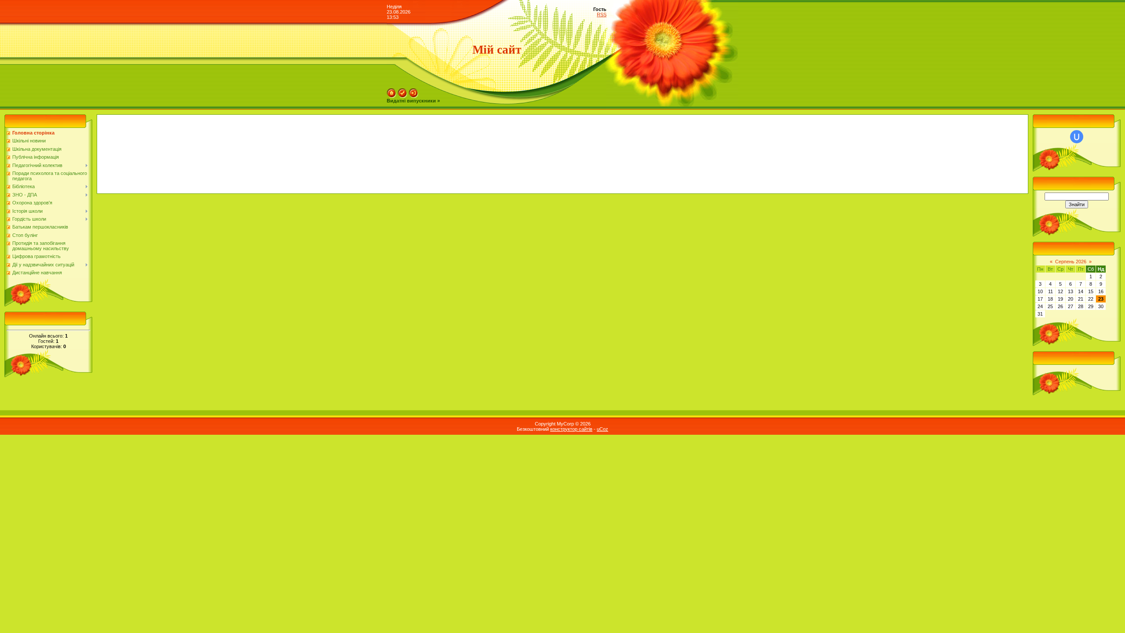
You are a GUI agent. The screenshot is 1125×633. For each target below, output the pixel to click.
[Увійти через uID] (1076, 136)
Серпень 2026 (1070, 261)
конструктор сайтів (571, 429)
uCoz (602, 429)
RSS (601, 14)
